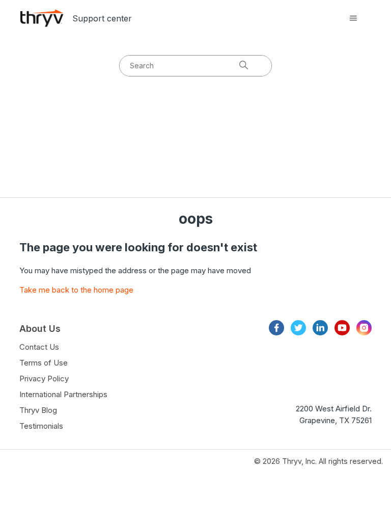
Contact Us (39, 347)
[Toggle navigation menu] (354, 18)
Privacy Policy (44, 378)
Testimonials (41, 426)
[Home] (41, 18)
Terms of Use (43, 363)
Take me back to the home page (76, 290)
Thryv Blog (38, 410)
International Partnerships (63, 394)
